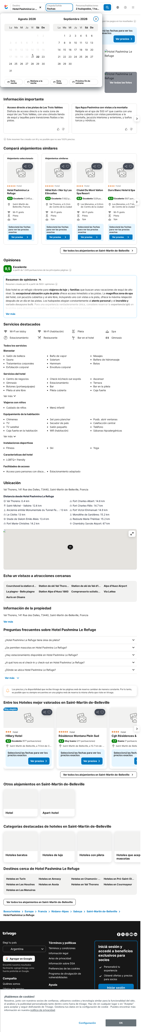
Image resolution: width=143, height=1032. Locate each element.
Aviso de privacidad (60, 958)
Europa (29, 911)
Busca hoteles (11, 911)
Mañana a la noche (36, 82)
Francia (42, 911)
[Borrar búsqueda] (40, 7)
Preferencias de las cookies (64, 968)
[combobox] (27, 7)
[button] (27, 7)
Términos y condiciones (62, 948)
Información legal (58, 953)
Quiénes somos (11, 983)
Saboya (77, 911)
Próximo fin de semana (83, 82)
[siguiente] (96, 19)
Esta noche (14, 82)
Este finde (59, 82)
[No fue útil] (63, 129)
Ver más (8, 396)
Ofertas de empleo (13, 988)
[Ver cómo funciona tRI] (70, 270)
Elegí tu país (10, 942)
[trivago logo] (6, 7)
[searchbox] (28, 9)
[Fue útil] (58, 129)
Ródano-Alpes (60, 911)
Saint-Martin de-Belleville (102, 911)
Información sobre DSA (62, 963)
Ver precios (122, 38)
